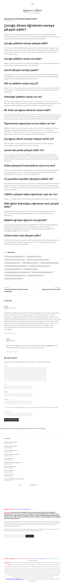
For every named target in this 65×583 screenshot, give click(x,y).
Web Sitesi (6, 399)
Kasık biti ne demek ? (9, 470)
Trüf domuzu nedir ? (9, 474)
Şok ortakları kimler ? (9, 458)
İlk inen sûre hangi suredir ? (10, 466)
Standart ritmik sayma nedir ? (11, 442)
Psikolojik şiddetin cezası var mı (35, 275)
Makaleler (11, 252)
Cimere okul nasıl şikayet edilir (12, 263)
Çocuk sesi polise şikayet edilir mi (13, 269)
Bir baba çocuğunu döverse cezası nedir (14, 259)
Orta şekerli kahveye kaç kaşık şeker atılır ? (14, 479)
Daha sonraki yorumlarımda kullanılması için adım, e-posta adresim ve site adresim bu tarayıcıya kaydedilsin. (32, 407)
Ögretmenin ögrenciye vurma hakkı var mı (42, 272)
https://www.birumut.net (7, 428)
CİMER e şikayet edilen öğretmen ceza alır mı (37, 259)
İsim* (5, 384)
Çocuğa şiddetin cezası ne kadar (30, 263)
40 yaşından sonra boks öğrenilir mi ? (13, 462)
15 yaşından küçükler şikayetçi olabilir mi (14, 256)
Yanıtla (13, 333)
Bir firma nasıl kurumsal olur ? (11, 450)
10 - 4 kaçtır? (7, 411)
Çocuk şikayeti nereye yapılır (30, 269)
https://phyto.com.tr (22, 428)
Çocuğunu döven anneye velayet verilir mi (39, 266)
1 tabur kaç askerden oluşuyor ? (11, 454)
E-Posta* (6, 392)
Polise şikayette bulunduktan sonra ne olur (15, 275)
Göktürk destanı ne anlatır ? (10, 446)
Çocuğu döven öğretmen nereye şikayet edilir (16, 266)
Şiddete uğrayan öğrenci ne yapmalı (13, 278)
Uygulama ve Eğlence (32, 10)
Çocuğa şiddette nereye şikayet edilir (49, 263)
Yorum (5, 365)
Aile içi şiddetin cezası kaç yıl (34, 256)
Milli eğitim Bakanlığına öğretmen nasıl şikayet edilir (17, 272)
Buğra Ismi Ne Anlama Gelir (51, 289)
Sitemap (43, 428)
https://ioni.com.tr (34, 428)
